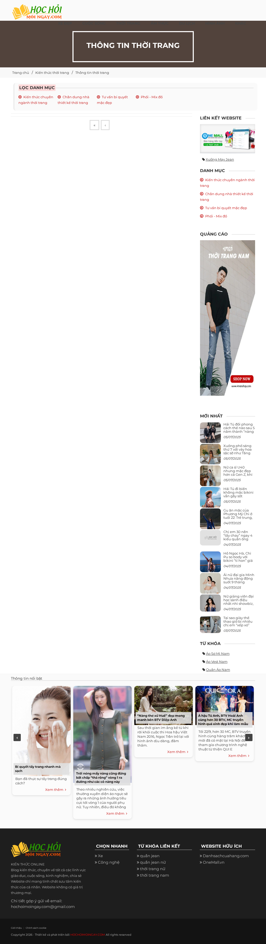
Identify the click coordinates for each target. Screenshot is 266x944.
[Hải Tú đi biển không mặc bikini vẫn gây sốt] (210, 499)
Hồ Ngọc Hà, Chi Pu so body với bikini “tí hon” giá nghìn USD (238, 558)
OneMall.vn (213, 862)
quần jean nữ (153, 862)
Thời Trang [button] (128, 23)
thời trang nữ (152, 868)
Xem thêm (55, 789)
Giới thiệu (16, 927)
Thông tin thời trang (92, 72)
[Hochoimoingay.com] (37, 9)
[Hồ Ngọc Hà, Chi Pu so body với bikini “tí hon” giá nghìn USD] (210, 563)
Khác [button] (240, 23)
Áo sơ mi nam (218, 653)
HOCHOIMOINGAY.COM (87, 934)
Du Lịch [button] (187, 23)
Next (248, 737)
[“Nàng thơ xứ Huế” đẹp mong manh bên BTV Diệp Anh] (163, 704)
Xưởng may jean (220, 159)
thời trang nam (154, 875)
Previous (17, 737)
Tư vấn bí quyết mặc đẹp (226, 208)
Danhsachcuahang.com (226, 855)
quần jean (149, 855)
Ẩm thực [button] (160, 23)
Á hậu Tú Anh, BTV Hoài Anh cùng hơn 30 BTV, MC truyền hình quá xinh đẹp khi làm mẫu (223, 720)
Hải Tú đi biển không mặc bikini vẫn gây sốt (238, 492)
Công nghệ (108, 862)
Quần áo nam (218, 670)
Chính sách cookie (36, 927)
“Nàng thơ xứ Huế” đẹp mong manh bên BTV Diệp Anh (161, 718)
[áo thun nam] (227, 317)
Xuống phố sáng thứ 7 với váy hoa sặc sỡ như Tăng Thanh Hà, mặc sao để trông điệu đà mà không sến (238, 455)
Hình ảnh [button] (215, 23)
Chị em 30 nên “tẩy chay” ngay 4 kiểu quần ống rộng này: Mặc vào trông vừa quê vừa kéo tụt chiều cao (238, 541)
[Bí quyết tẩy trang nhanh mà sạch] (41, 730)
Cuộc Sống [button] (94, 23)
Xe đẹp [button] (65, 23)
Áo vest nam (217, 661)
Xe (100, 855)
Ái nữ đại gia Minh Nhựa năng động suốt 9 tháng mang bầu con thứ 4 (239, 582)
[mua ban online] (227, 138)
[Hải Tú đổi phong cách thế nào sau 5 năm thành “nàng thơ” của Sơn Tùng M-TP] (210, 434)
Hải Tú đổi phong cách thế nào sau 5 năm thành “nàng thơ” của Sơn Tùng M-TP (239, 431)
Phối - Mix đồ (152, 97)
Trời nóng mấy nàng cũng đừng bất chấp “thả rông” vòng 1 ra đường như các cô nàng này (101, 777)
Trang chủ (20, 72)
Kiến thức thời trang (52, 72)
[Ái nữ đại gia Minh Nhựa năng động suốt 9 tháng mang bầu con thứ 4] (210, 586)
